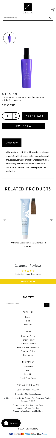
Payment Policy (28, 352)
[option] (9, 38)
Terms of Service (28, 344)
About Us (28, 375)
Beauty (28, 317)
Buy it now (23, 126)
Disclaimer (28, 355)
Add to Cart (34, 116)
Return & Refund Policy (28, 348)
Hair (28, 321)
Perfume (28, 325)
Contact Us (28, 367)
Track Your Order (28, 378)
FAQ (28, 371)
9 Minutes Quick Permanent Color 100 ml (28, 243)
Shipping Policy (28, 336)
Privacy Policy (28, 340)
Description (11, 142)
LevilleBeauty (32, 428)
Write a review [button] (28, 281)
